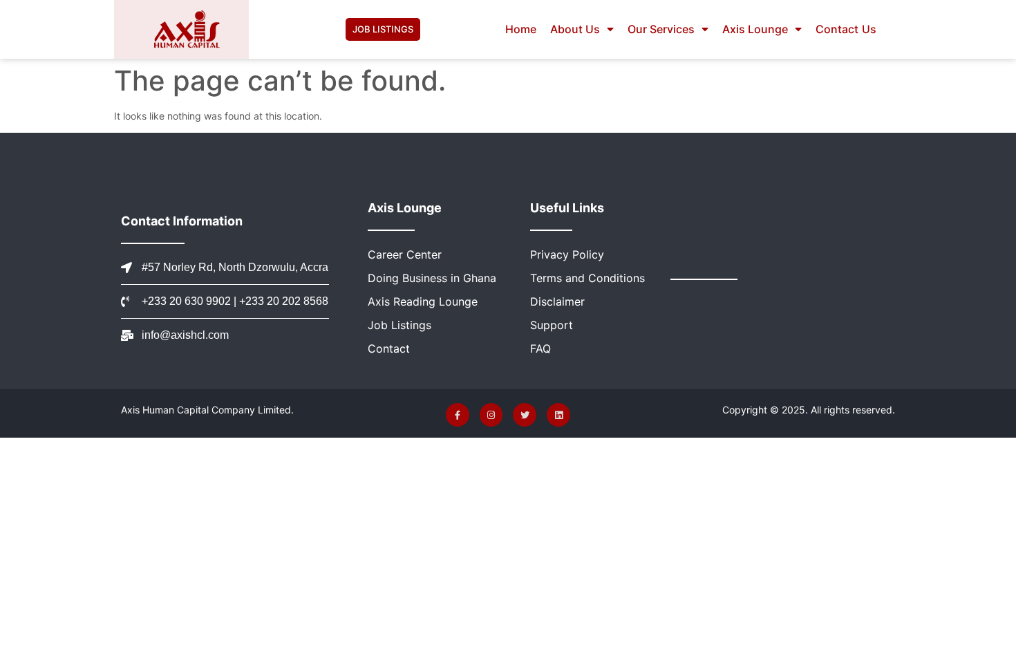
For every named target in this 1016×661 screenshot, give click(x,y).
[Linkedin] (558, 415)
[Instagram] (491, 415)
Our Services (661, 29)
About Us (575, 29)
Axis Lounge (755, 29)
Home (520, 29)
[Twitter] (524, 415)
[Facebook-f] (457, 415)
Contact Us (846, 29)
